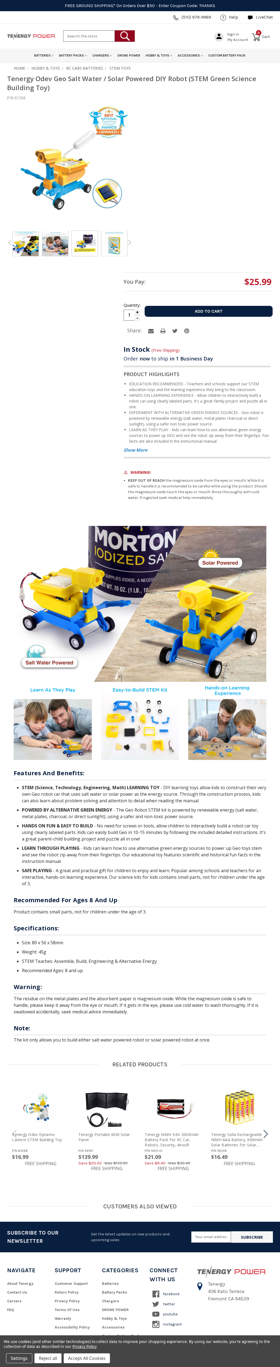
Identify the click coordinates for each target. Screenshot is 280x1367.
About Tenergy (20, 1283)
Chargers (101, 55)
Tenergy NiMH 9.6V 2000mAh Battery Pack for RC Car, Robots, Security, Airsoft (172, 1139)
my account (237, 39)
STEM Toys (120, 68)
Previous (9, 242)
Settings (19, 1358)
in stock (152, 349)
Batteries (42, 55)
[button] (265, 1134)
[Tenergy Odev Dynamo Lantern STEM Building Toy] (40, 1107)
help (233, 17)
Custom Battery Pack (227, 55)
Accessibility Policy (72, 1327)
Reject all (48, 1358)
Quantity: (132, 305)
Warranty (63, 1318)
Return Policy (66, 1292)
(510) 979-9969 (196, 17)
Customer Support (71, 1283)
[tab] (25, 244)
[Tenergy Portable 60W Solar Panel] (107, 1107)
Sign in (233, 34)
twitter (168, 1304)
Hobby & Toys (158, 55)
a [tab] (151, 331)
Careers (14, 1301)
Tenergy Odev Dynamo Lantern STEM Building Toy (37, 1137)
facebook (171, 1294)
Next (129, 242)
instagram (172, 1324)
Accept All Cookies (87, 1358)
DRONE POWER (129, 55)
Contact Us (17, 1292)
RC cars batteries (84, 68)
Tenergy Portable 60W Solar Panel (104, 1137)
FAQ (10, 1309)
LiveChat (264, 17)
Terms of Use (67, 1309)
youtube (169, 1314)
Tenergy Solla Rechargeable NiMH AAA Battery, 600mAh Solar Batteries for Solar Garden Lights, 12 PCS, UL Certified (236, 1139)
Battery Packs (72, 55)
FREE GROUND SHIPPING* (90, 5)
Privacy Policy (67, 1301)
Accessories (189, 55)
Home (19, 68)
